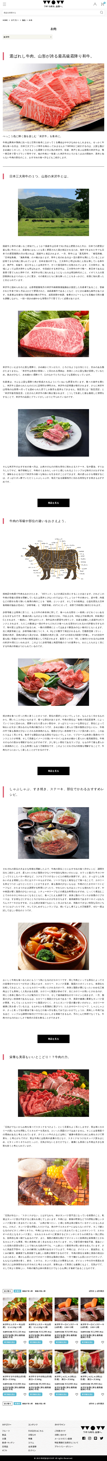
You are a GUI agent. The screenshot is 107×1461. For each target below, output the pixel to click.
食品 (24, 20)
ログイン (32, 1450)
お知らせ (32, 1434)
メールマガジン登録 (63, 1438)
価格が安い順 (27, 1291)
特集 (30, 1438)
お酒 (4, 1438)
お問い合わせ (60, 1434)
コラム (31, 1442)
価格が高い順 (40, 1291)
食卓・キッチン (8, 1442)
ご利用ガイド (60, 1430)
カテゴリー (15, 20)
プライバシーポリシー (64, 1446)
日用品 (5, 1446)
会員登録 (32, 1446)
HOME (5, 20)
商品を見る (53, 503)
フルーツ (6, 1430)
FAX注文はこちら (35, 1430)
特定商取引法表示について (67, 1442)
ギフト (4, 1450)
